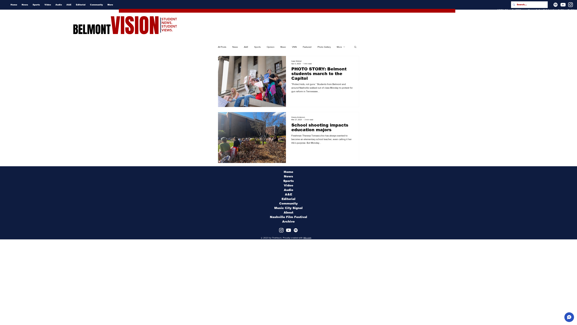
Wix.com (307, 238)
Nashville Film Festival (288, 217)
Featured (307, 47)
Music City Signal (288, 208)
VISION (135, 26)
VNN (294, 47)
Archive (288, 221)
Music (283, 47)
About (288, 212)
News (235, 47)
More (339, 47)
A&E (246, 47)
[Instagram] (570, 5)
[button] (355, 47)
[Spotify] (555, 5)
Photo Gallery (324, 47)
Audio (288, 190)
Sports (257, 47)
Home (288, 171)
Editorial (288, 199)
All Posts (222, 47)
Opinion (270, 47)
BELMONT (92, 29)
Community (288, 203)
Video (288, 185)
